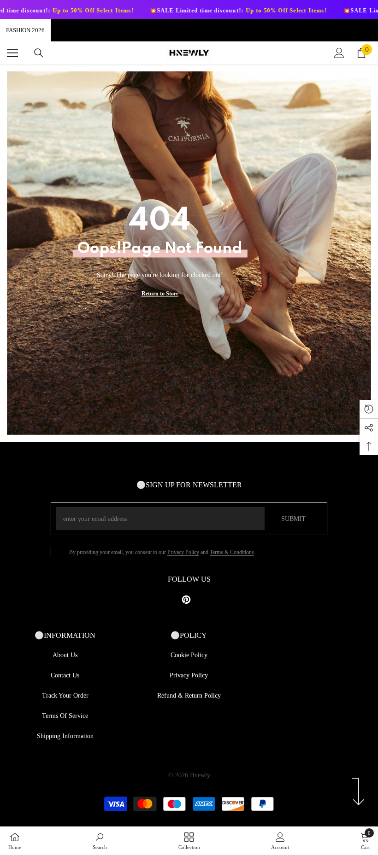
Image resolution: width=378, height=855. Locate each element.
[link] (100, 840)
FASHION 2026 (25, 30)
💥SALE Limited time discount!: (192, 10)
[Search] (38, 52)
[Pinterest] (186, 599)
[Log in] (339, 53)
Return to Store (160, 293)
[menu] (12, 52)
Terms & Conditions (232, 552)
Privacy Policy (183, 552)
